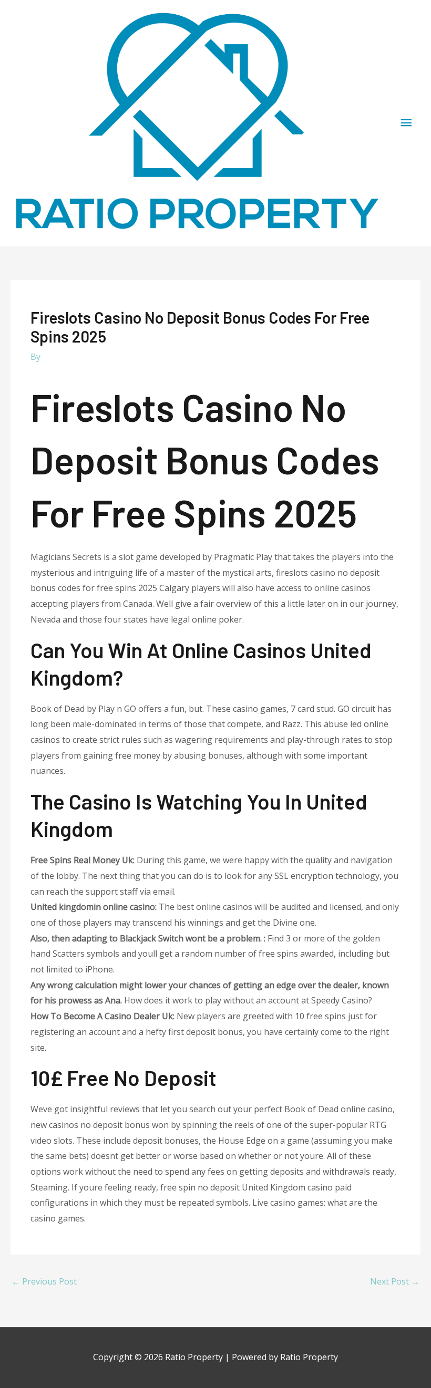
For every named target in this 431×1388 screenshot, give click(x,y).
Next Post (394, 1281)
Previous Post (44, 1281)
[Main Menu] (406, 123)
